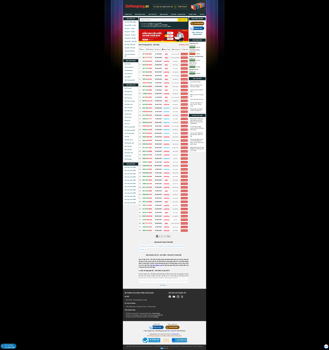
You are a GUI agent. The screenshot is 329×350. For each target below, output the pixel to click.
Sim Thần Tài (128, 110)
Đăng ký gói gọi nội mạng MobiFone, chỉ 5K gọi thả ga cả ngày (197, 149)
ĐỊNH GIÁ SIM (164, 14)
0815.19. (147, 151)
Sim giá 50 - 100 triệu (131, 41)
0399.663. (147, 227)
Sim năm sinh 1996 (130, 167)
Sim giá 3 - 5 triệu (130, 31)
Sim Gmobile (180, 246)
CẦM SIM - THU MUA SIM (178, 14)
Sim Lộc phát (128, 107)
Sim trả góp (128, 117)
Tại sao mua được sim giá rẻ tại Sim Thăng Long (196, 104)
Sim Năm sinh (129, 104)
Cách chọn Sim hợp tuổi (196, 99)
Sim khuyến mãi (129, 143)
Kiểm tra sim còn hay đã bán (196, 95)
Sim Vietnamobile (130, 80)
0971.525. (147, 187)
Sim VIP (127, 136)
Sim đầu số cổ (129, 139)
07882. (147, 93)
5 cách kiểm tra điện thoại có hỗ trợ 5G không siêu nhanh (197, 128)
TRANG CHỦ (128, 14)
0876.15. (147, 202)
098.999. (147, 194)
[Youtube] (174, 296)
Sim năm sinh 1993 (130, 177)
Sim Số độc (128, 156)
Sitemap (200, 346)
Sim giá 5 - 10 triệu (130, 35)
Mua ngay (184, 54)
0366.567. (147, 155)
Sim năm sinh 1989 (130, 190)
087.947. (147, 180)
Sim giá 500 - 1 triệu (130, 25)
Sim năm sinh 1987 (130, 196)
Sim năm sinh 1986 (130, 199)
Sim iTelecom (128, 73)
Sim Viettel (128, 64)
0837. (147, 133)
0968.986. (147, 173)
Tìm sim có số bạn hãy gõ (151, 23)
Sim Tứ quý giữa (129, 133)
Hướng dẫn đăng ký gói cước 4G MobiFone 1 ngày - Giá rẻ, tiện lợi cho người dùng (197, 142)
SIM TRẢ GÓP (153, 14)
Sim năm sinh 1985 (130, 202)
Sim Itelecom (142, 249)
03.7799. (147, 115)
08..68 (147, 111)
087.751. (147, 68)
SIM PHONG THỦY (140, 14)
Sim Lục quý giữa (130, 127)
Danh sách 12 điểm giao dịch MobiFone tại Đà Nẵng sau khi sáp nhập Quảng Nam (196, 121)
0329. (147, 220)
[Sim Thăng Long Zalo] (326, 346)
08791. (147, 79)
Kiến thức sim (151, 346)
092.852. (147, 104)
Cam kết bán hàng (195, 82)
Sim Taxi (127, 123)
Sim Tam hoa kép (130, 101)
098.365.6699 (173, 327)
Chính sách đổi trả (174, 346)
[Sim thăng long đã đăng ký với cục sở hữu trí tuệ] (179, 340)
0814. (147, 140)
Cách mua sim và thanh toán (196, 90)
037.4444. (147, 72)
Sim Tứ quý (128, 88)
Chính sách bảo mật (186, 346)
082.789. (147, 108)
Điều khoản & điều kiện (162, 346)
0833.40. (147, 169)
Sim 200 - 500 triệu (130, 47)
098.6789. (147, 198)
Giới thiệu (129, 346)
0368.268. (147, 166)
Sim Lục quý (128, 94)
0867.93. (147, 230)
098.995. (147, 144)
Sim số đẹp (171, 330)
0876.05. (147, 86)
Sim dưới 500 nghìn (130, 22)
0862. (147, 216)
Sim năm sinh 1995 (130, 170)
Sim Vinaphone (129, 67)
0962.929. (147, 176)
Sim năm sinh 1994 (130, 173)
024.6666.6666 (198, 23)
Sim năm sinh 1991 (130, 183)
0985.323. (147, 184)
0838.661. (147, 122)
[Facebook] (170, 296)
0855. (147, 158)
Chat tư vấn (198, 28)
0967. (147, 205)
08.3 (147, 57)
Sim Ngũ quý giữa (130, 130)
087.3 (147, 54)
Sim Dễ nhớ (128, 114)
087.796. (147, 90)
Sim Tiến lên (128, 146)
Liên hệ (195, 346)
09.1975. (147, 147)
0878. (147, 101)
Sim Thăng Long (157, 265)
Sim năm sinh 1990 (130, 186)
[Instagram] (178, 296)
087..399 (147, 75)
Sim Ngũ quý (128, 91)
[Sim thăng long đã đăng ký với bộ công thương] (151, 340)
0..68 (147, 83)
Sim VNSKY (128, 77)
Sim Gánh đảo (129, 152)
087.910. (147, 191)
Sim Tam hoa (128, 98)
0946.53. (147, 119)
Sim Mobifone (129, 70)
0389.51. (147, 162)
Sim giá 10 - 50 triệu (130, 38)
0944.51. (147, 129)
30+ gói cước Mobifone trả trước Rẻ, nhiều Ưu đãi (196, 134)
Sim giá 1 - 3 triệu (130, 28)
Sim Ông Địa (128, 159)
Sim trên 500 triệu (130, 51)
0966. (147, 137)
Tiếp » (168, 236)
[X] (182, 296)
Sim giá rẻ (127, 120)
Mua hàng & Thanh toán (139, 346)
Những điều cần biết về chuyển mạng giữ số (196, 109)
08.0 (147, 223)
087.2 (147, 97)
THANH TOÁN (192, 14)
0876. (147, 65)
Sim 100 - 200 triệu (130, 44)
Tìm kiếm (183, 20)
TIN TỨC (202, 14)
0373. (147, 61)
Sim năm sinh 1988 (130, 193)
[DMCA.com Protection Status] (164, 348)
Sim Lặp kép (128, 149)
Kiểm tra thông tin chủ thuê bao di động (196, 85)
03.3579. (147, 209)
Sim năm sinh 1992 (130, 180)
